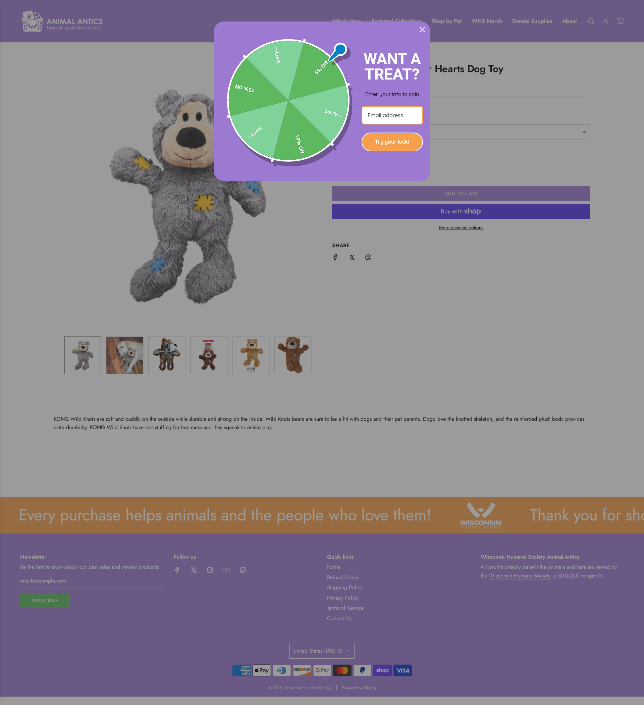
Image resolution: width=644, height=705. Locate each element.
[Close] (422, 29)
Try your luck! (392, 141)
